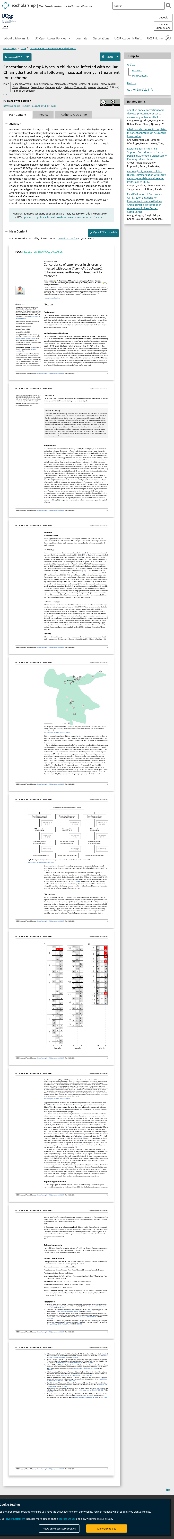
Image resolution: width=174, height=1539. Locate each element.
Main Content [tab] (17, 114)
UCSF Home (155, 38)
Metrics (131, 83)
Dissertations (100, 38)
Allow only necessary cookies (59, 1528)
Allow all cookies (106, 1528)
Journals (81, 38)
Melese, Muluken (88, 84)
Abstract (15, 124)
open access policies (34, 217)
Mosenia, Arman (21, 84)
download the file (67, 238)
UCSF (5, 27)
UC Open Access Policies (50, 38)
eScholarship (9, 48)
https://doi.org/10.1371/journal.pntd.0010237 (29, 106)
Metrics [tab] (43, 114)
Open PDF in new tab (105, 232)
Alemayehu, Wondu (66, 84)
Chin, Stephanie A (43, 84)
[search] (168, 5)
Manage (163, 26)
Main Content (18, 231)
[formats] (27, 57)
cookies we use (67, 1518)
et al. (6, 94)
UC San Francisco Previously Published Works (53, 48)
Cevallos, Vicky (53, 87)
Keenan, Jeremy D (98, 87)
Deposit (163, 17)
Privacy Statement (15, 1518)
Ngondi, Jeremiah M (23, 90)
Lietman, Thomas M (75, 87)
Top (168, 1490)
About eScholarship (17, 38)
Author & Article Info (140, 89)
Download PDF (13, 57)
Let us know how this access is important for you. (75, 217)
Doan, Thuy (37, 87)
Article (131, 64)
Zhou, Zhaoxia (20, 87)
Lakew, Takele (107, 84)
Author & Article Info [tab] (74, 114)
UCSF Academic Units (128, 38)
